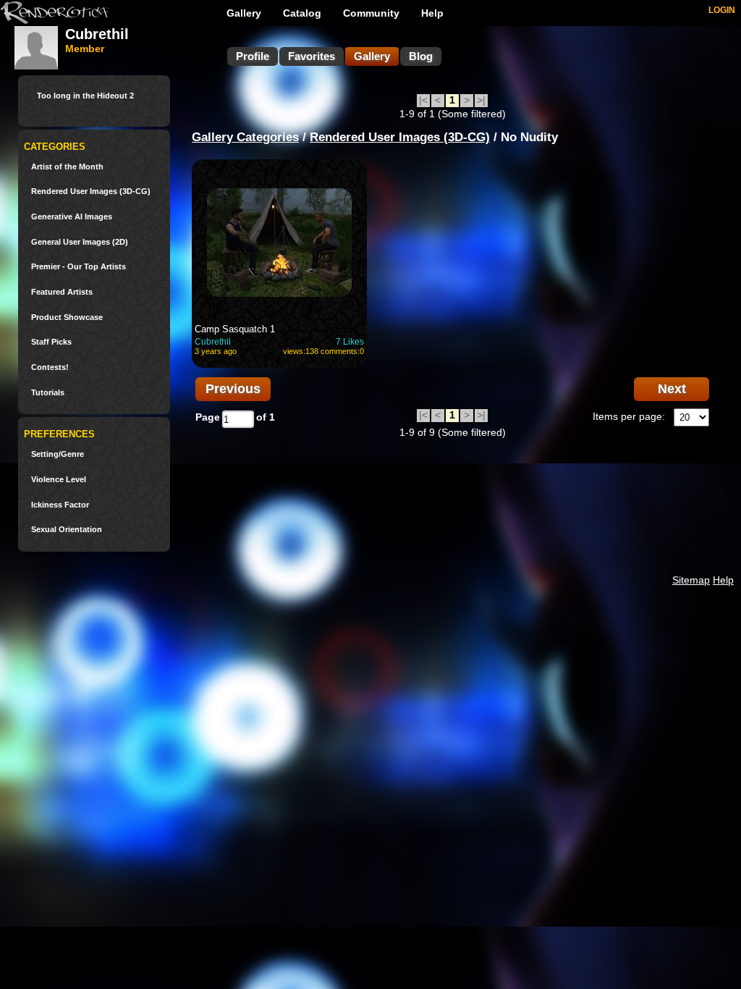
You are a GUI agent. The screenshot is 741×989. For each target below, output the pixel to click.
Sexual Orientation (66, 530)
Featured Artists (62, 292)
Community (371, 13)
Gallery (243, 13)
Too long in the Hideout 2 (85, 96)
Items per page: (629, 416)
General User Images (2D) (79, 242)
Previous (233, 389)
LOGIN (721, 10)
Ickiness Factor (60, 505)
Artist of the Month (67, 167)
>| (481, 100)
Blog (421, 56)
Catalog (302, 13)
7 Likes (350, 342)
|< (423, 100)
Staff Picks (51, 342)
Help (432, 13)
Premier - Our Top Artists (78, 267)
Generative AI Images (71, 217)
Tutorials (47, 393)
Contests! (50, 367)
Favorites (311, 56)
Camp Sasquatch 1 (235, 329)
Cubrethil (213, 342)
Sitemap (691, 580)
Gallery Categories (245, 137)
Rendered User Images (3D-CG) (91, 191)
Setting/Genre (57, 454)
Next (672, 389)
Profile (252, 56)
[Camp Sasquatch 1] (279, 242)
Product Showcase (67, 317)
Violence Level (58, 480)
